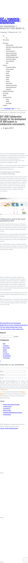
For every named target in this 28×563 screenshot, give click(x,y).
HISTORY (8, 49)
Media (7, 101)
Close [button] (1, 473)
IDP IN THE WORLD (11, 59)
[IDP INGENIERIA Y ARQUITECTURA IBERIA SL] (3, 7)
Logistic (8, 71)
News (7, 99)
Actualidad (7, 108)
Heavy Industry (10, 69)
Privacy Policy (4, 389)
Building (8, 75)
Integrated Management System (12, 412)
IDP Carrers (6, 40)
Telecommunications (11, 85)
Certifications (7, 414)
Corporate (6, 346)
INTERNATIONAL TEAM (12, 57)
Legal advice (6, 408)
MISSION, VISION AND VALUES (14, 47)
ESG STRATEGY (10, 61)
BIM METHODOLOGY (8, 91)
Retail (7, 73)
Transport (8, 89)
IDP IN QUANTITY (10, 51)
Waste (7, 77)
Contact (5, 105)
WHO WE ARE (9, 45)
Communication (7, 97)
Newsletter (9, 103)
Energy (8, 81)
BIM (12, 108)
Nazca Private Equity (11, 53)
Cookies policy (7, 406)
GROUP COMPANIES (11, 55)
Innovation (6, 354)
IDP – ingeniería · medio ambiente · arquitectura (10, 20)
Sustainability (7, 356)
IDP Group (5, 43)
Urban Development (11, 87)
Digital (5, 350)
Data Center (9, 83)
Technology (6, 358)
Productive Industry (11, 67)
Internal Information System (11, 404)
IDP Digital (5, 93)
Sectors (5, 65)
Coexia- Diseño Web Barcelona (9, 428)
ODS (7, 63)
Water (7, 79)
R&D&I (4, 95)
